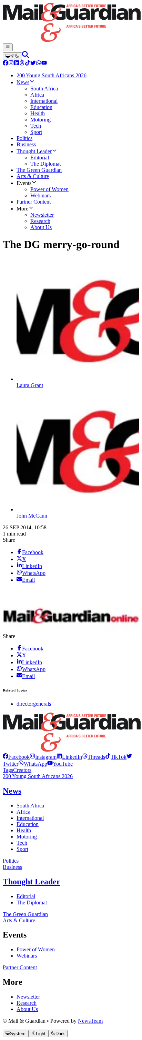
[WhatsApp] (38, 64)
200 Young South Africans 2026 (38, 776)
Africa (23, 812)
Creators (22, 770)
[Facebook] (5, 64)
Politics (11, 861)
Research (27, 1003)
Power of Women (36, 949)
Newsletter (28, 997)
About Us (27, 1009)
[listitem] (16, 757)
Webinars (27, 956)
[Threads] (22, 64)
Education (28, 824)
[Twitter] (33, 64)
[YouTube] (44, 64)
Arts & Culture (19, 920)
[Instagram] (11, 64)
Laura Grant (30, 385)
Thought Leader (31, 881)
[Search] (25, 56)
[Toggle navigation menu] (8, 47)
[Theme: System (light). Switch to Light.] (12, 56)
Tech (22, 843)
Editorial (26, 896)
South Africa (30, 805)
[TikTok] (27, 64)
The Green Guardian (25, 914)
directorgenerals (34, 704)
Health (24, 830)
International (30, 818)
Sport (22, 849)
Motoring (27, 837)
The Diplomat (32, 902)
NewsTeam (90, 1021)
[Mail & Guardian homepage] (71, 23)
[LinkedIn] (16, 64)
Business (12, 867)
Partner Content (20, 967)
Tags (8, 770)
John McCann (32, 516)
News (12, 790)
